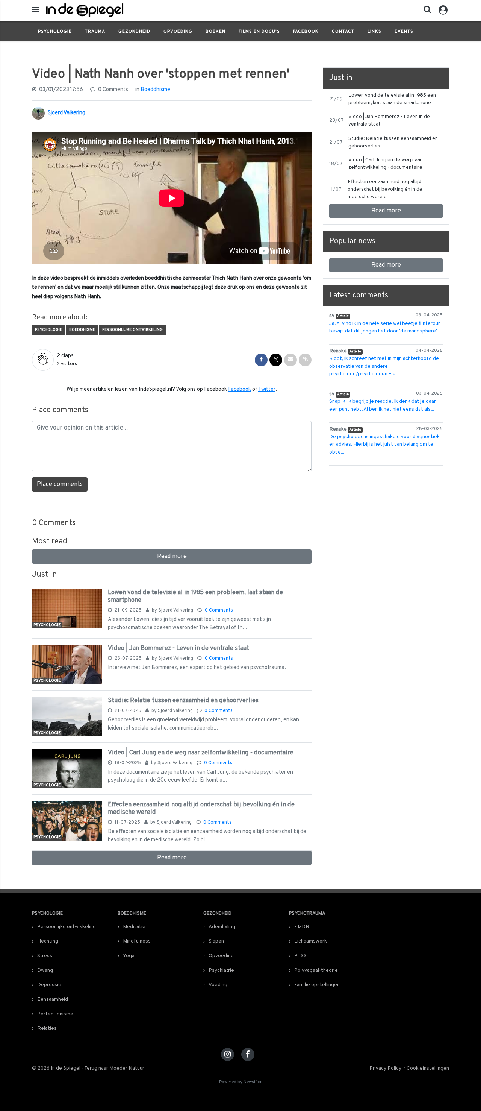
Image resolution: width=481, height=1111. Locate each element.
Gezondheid (134, 32)
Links (374, 32)
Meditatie (134, 927)
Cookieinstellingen (428, 1068)
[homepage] (155, 10)
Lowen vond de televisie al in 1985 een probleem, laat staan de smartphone (195, 596)
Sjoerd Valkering (66, 113)
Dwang (45, 970)
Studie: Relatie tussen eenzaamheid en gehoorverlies (183, 700)
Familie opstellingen (317, 985)
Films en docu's (259, 32)
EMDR (301, 927)
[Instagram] (227, 1054)
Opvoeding (177, 32)
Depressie (49, 985)
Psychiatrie (221, 970)
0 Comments (112, 89)
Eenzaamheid (52, 999)
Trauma (95, 32)
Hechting (47, 941)
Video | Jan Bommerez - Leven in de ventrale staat (178, 648)
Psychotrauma (307, 914)
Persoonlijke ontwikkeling (132, 329)
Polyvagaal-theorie (316, 970)
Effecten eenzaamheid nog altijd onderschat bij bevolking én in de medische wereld (201, 808)
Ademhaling (222, 927)
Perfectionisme (55, 1014)
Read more (172, 556)
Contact (343, 32)
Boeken (215, 32)
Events (404, 32)
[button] (425, 11)
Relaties (47, 1028)
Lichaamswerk (310, 941)
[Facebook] (247, 1054)
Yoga (129, 956)
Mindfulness (137, 941)
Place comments (60, 484)
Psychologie (55, 32)
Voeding (218, 985)
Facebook (306, 32)
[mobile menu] (35, 10)
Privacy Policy (385, 1068)
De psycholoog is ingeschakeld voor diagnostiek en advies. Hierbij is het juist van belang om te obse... (384, 444)
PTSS (300, 956)
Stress (44, 956)
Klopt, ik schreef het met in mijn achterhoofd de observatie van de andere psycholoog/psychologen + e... (384, 366)
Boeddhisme (155, 89)
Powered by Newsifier (240, 1082)
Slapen (216, 941)
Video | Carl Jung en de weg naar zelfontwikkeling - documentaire (200, 753)
